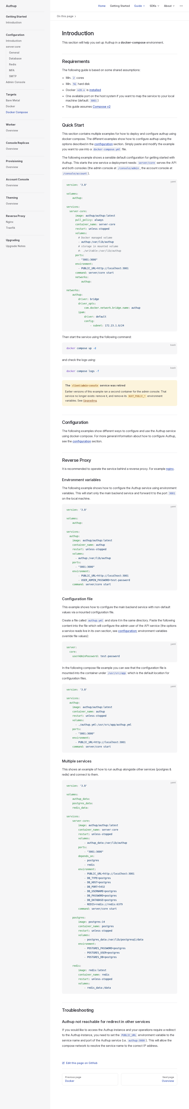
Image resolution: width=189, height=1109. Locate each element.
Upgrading (90, 400)
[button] (25, 17)
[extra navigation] (181, 6)
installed (95, 90)
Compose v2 (102, 106)
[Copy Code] (171, 185)
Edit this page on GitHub (81, 1063)
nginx (170, 469)
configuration (103, 144)
